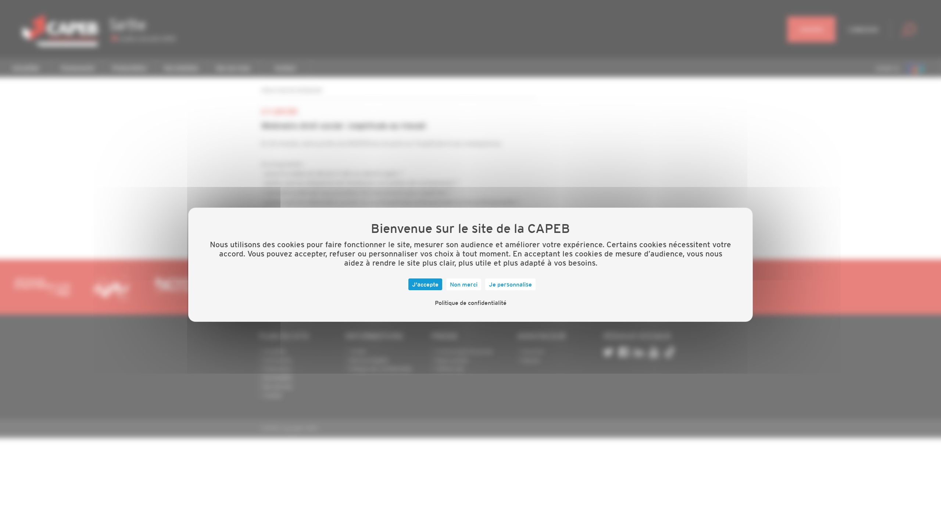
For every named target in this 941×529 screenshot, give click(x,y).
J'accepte (425, 284)
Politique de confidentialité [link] (471, 302)
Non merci (463, 284)
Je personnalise (510, 284)
